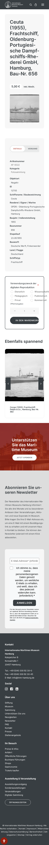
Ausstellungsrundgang (16, 784)
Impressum (31, 828)
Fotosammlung (18, 172)
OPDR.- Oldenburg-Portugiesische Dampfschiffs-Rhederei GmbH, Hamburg (28, 210)
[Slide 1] (23, 121)
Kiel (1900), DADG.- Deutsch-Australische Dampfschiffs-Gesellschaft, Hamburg (24, 409)
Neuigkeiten (11, 717)
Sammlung (10, 710)
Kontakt (8, 728)
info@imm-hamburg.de (23, 677)
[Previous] (8, 389)
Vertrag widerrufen (34, 835)
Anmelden (24, 602)
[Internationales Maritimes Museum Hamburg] (18, 4)
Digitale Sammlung (14, 795)
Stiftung (9, 702)
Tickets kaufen (12, 770)
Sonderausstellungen (15, 788)
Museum (9, 706)
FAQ (7, 724)
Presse (8, 731)
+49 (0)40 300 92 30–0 (21, 670)
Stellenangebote (13, 735)
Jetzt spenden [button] (24, 458)
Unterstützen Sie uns (15, 713)
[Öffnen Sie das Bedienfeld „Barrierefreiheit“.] (4, 840)
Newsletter (10, 721)
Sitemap (21, 835)
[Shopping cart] (34, 4)
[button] (42, 4)
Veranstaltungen (13, 791)
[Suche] (29, 4)
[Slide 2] (25, 121)
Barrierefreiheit (36, 832)
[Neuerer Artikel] (41, 389)
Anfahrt (8, 752)
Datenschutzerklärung (18, 832)
